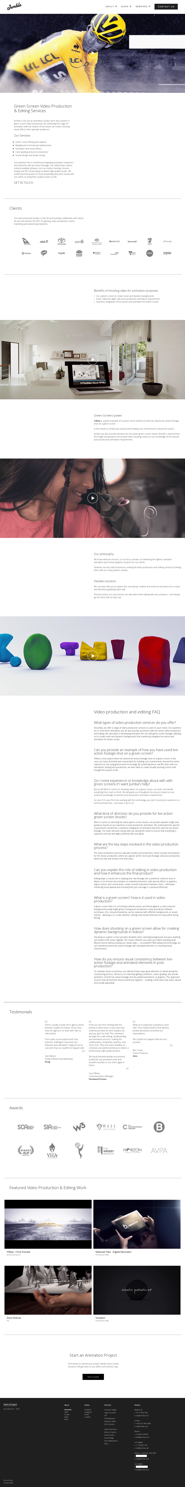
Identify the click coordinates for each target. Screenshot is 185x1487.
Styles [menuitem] (66, 1417)
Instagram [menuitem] (88, 1412)
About (66, 1405)
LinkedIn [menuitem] (87, 1417)
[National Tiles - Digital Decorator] (137, 1229)
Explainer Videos (110, 1421)
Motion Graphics (110, 1432)
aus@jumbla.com (142, 1415)
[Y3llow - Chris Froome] (48, 1229)
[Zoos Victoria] (48, 1295)
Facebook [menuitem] (87, 1409)
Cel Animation (109, 1424)
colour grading (159, 974)
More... (106, 1444)
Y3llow (97, 420)
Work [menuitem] (125, 6)
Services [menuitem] (142, 6)
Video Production (110, 1429)
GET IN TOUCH (23, 183)
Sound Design (109, 1438)
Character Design (110, 1410)
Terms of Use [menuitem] (8, 1480)
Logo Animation (110, 1413)
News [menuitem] (66, 1412)
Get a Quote (93, 1376)
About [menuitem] (110, 6)
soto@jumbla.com (142, 1437)
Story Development (111, 1441)
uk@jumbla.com (142, 1426)
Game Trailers (109, 1435)
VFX (105, 1415)
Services (107, 1405)
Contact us (166, 6)
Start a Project (10, 1404)
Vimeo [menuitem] (86, 1414)
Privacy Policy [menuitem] (8, 1483)
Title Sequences (109, 1418)
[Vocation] (137, 1295)
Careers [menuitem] (67, 1414)
